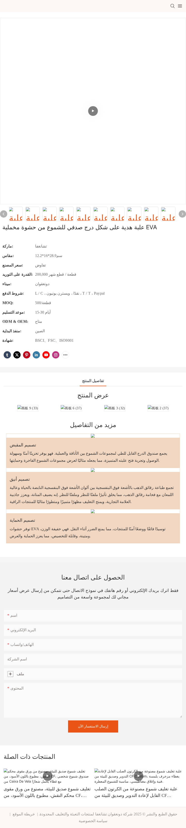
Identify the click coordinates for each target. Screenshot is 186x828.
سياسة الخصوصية (93, 821)
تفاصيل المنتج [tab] (93, 381)
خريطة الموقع (24, 814)
